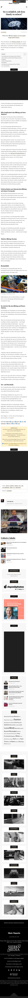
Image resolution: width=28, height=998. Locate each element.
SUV (17, 738)
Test (19, 738)
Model (16, 728)
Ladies (15, 940)
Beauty (16, 716)
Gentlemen (19, 940)
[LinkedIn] (19, 970)
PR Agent (13, 955)
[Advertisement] (14, 85)
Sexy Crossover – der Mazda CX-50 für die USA (15, 528)
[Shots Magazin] (14, 3)
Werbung (21, 741)
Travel (11, 942)
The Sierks (18, 955)
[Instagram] (17, 970)
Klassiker (19, 722)
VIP (18, 741)
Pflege (18, 733)
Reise (9, 423)
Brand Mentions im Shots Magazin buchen (14, 964)
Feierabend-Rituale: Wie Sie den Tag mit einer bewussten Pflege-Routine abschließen (16, 698)
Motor (8, 942)
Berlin (20, 716)
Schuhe (21, 736)
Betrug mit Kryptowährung (17, 153)
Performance (14, 733)
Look (20, 725)
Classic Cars (6, 719)
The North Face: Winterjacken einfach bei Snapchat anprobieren (13, 516)
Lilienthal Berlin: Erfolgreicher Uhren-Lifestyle (15, 553)
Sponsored (19, 942)
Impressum (18, 978)
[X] (9, 970)
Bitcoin (7, 485)
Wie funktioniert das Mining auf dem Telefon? (11, 56)
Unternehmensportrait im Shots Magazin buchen (14, 966)
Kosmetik (12, 725)
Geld (20, 485)
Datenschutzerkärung (12, 978)
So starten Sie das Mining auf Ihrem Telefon (11, 64)
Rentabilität (4, 62)
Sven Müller (10, 501)
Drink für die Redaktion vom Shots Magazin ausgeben (14, 958)
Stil (14, 423)
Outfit (10, 733)
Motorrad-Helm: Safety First (12, 547)
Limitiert (17, 724)
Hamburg (6, 722)
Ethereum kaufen (16, 42)
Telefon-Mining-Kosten (6, 61)
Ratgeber (13, 736)
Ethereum (12, 485)
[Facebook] (11, 970)
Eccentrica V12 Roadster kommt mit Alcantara (15, 704)
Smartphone (18, 487)
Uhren (9, 741)
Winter (5, 743)
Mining (11, 487)
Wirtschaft (9, 743)
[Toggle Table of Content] (24, 54)
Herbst (9, 722)
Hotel (15, 722)
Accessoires (3, 32)
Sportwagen (10, 738)
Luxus (12, 421)
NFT (14, 487)
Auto (22, 421)
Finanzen (16, 485)
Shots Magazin (14, 933)
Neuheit (6, 731)
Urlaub (12, 741)
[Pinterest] (14, 970)
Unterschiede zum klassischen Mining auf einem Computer (12, 58)
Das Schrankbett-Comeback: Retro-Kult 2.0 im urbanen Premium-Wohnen (16, 692)
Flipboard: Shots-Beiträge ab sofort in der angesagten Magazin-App (16, 543)
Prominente (7, 736)
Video (16, 741)
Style (14, 739)
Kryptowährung (5, 487)
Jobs (22, 485)
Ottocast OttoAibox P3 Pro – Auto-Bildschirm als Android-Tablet (15, 687)
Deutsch (17, 1)
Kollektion (7, 725)
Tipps (21, 739)
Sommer (6, 739)
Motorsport (20, 728)
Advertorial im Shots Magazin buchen (14, 961)
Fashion (17, 719)
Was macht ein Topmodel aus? (14, 681)
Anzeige (12, 716)
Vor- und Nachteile (5, 65)
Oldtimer (19, 731)
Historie (12, 722)
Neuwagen (13, 731)
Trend (18, 423)
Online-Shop (6, 733)
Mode (17, 421)
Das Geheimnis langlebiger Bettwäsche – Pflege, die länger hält (16, 560)
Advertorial (7, 716)
